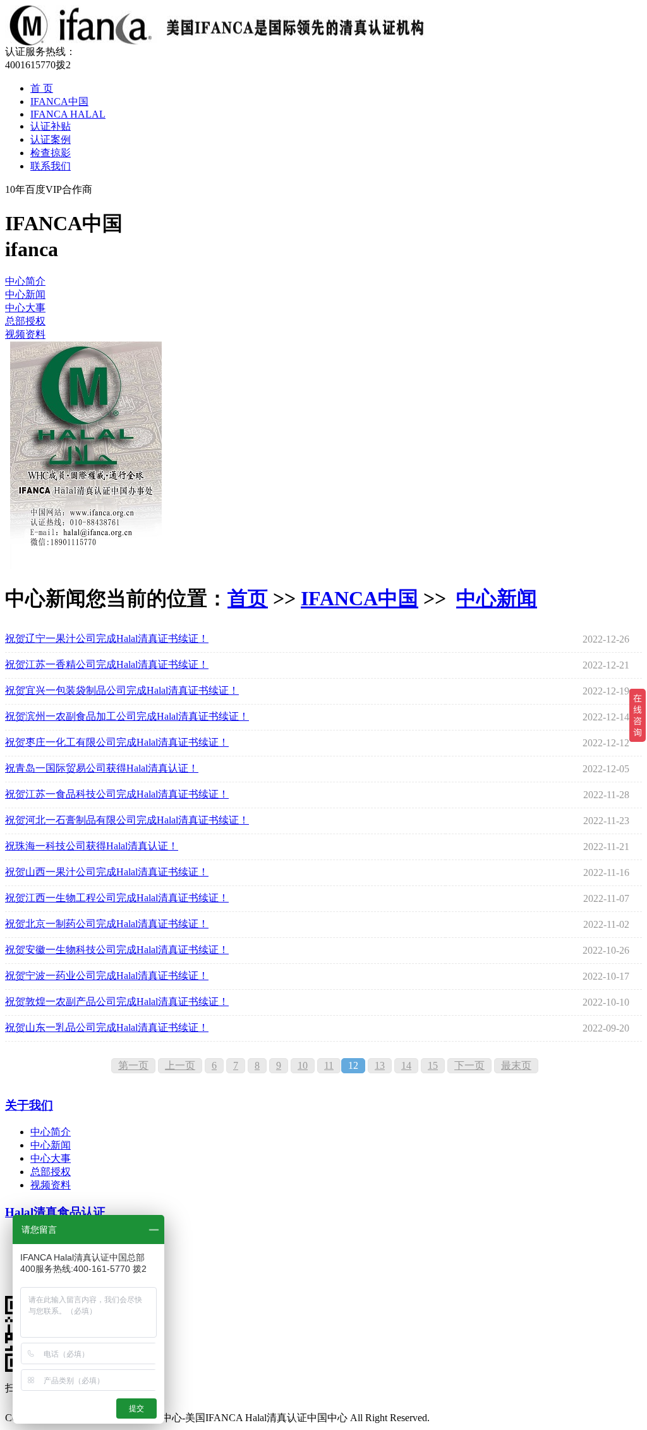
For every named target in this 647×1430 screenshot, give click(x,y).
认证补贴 (50, 126)
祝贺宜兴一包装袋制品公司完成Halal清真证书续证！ (122, 690)
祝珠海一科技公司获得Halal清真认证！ (91, 846)
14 (406, 1065)
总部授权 (25, 321)
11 (329, 1065)
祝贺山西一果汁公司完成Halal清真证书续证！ (107, 871)
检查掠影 (50, 152)
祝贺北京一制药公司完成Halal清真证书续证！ (107, 923)
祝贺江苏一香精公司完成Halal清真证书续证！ (107, 664)
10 (303, 1065)
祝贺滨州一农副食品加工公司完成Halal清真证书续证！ (127, 716)
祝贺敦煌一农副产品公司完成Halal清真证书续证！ (117, 1001)
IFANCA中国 (59, 101)
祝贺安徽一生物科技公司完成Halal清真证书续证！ (117, 949)
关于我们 (29, 1105)
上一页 (180, 1065)
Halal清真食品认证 (55, 1212)
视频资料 (25, 334)
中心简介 (25, 281)
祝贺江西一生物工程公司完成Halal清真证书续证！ (117, 897)
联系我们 (50, 166)
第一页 (133, 1065)
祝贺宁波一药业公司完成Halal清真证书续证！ (107, 975)
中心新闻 (25, 294)
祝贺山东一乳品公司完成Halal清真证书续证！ (107, 1027)
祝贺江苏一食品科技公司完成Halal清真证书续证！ (117, 794)
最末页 (516, 1065)
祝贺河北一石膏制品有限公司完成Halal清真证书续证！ (127, 820)
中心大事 (25, 307)
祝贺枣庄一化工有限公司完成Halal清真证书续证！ (117, 742)
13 (380, 1065)
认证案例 (50, 139)
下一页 (469, 1065)
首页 (247, 598)
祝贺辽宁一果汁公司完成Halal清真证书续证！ (107, 638)
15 (433, 1065)
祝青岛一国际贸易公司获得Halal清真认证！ (101, 768)
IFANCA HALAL (68, 114)
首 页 (41, 88)
